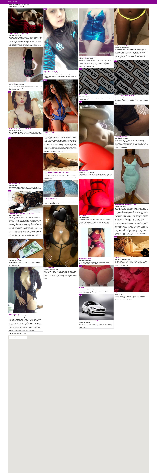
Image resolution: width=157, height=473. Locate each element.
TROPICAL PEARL (49, 132)
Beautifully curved (84, 170)
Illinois (21, 4)
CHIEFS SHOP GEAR (12, 1)
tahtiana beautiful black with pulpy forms (56, 172)
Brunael (81, 287)
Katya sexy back (49, 267)
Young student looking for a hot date (20, 128)
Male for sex (83, 94)
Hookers (10, 4)
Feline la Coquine (14, 314)
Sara (116, 293)
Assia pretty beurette (121, 137)
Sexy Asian (12, 83)
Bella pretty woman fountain (88, 57)
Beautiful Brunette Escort (87, 216)
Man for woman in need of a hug (124, 95)
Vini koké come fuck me (122, 46)
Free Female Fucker (14, 183)
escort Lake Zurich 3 (50, 71)
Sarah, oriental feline (50, 198)
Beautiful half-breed (85, 258)
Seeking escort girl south (16, 259)
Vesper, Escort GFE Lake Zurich (18, 33)
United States (16, 4)
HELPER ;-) (118, 257)
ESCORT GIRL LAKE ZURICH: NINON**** (21, 214)
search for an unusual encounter (89, 321)
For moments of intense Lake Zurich (126, 204)
